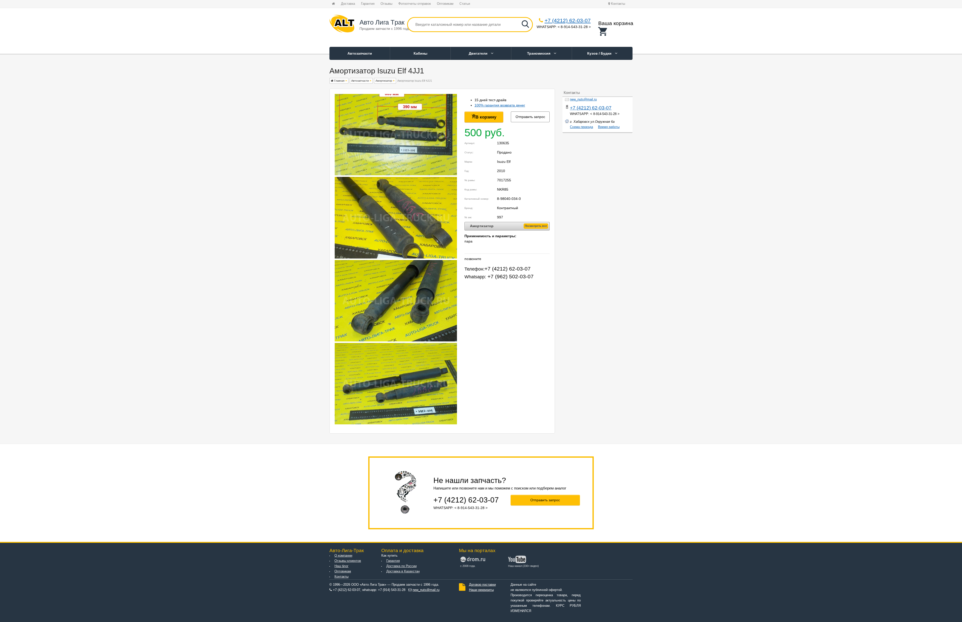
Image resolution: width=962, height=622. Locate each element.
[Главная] (341, 24)
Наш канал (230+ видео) (523, 565)
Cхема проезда (581, 127)
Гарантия (368, 4)
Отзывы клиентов (347, 561)
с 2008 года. (467, 565)
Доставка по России (401, 566)
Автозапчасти (359, 53)
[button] (615, 31)
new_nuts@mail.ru (583, 99)
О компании (343, 555)
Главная (338, 80)
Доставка (348, 4)
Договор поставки (482, 584)
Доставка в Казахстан (403, 571)
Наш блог (341, 566)
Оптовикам (445, 4)
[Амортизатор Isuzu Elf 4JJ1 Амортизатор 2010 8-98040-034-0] (396, 174)
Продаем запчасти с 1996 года (384, 29)
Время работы (609, 127)
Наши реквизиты (481, 590)
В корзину (485, 117)
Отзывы (386, 4)
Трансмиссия (539, 53)
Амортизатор (384, 80)
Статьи (464, 4)
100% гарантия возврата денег (499, 105)
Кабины (420, 53)
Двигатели (479, 53)
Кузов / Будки (600, 53)
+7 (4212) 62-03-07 (568, 20)
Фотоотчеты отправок (414, 4)
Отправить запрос (530, 117)
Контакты (617, 4)
